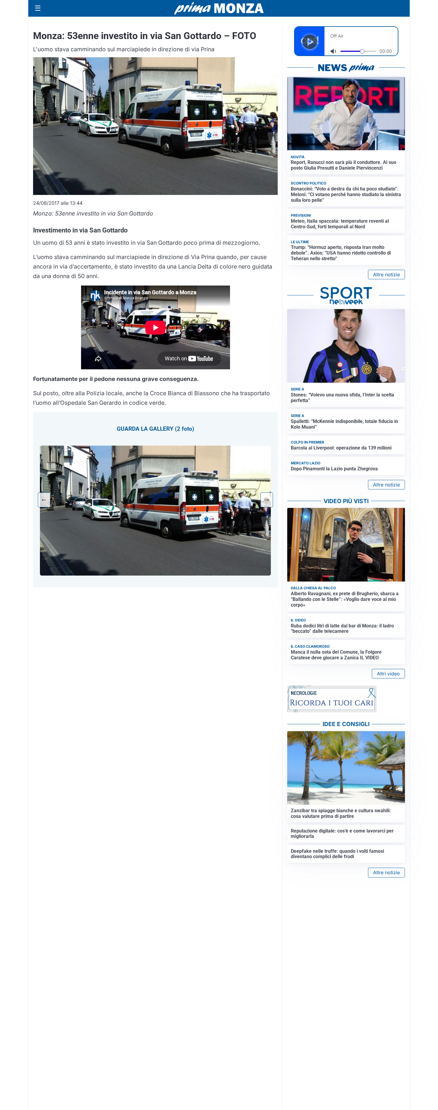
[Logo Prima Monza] (219, 8)
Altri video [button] (388, 674)
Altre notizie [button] (386, 275)
